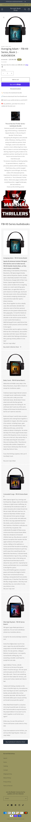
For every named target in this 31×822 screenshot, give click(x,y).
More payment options (15, 88)
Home (5, 762)
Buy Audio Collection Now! (11, 347)
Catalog (5, 766)
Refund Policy (7, 778)
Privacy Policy (7, 782)
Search (5, 758)
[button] (2, 9)
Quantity (3, 70)
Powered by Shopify (20, 818)
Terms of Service (7, 785)
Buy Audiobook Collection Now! (15, 742)
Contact (5, 770)
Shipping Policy (7, 774)
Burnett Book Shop (13, 818)
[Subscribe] (25, 798)
